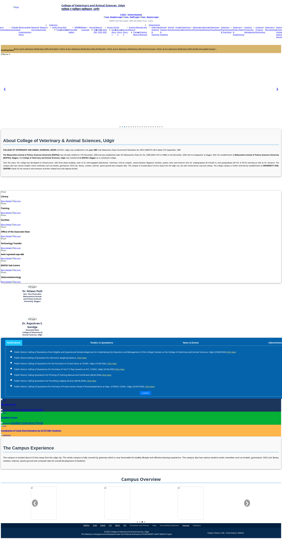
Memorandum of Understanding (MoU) (25, 31)
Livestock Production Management (250, 29)
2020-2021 (96, 31)
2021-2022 (100, 31)
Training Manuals (143, 33)
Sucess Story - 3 (126, 32)
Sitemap (186, 525)
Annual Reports (95, 27)
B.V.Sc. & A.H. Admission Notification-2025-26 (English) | (37, 49)
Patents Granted (15, 28)
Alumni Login (152, 17)
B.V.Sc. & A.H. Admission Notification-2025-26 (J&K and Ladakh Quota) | (187, 49)
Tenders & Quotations (101, 342)
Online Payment (135, 14)
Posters (60, 30)
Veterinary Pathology (206, 28)
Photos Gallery (71, 31)
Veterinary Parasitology (215, 28)
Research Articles (44, 28)
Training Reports (136, 33)
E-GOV (123, 14)
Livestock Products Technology (260, 29)
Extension (53, 25)
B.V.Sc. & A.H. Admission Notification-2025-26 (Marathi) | (84, 49)
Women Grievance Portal (27, 410)
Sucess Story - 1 (114, 32)
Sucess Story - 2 (120, 32)
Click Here (231, 352)
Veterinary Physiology (197, 28)
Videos (66, 30)
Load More (145, 393)
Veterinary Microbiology (270, 28)
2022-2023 (105, 31)
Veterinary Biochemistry (187, 28)
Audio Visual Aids (59, 27)
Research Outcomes (35, 28)
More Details (6, 201)
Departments (154, 25)
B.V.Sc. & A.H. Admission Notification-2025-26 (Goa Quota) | (132, 49)
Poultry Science (178, 28)
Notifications (13, 342)
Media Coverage (85, 28)
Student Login (116, 17)
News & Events (191, 342)
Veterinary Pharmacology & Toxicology (227, 29)
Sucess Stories (113, 27)
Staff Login (134, 17)
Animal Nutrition (171, 28)
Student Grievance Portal (27, 423)
